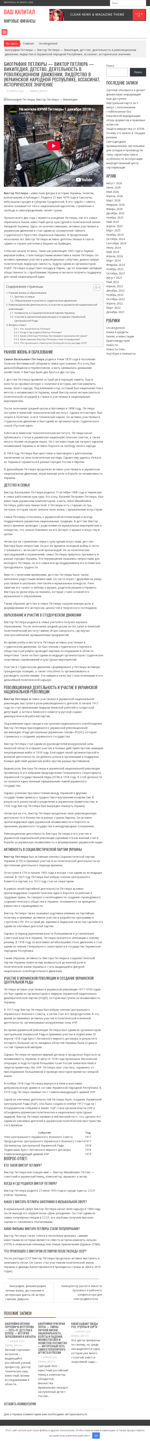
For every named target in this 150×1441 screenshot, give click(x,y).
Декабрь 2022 (115, 290)
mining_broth (38, 91)
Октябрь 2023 (115, 273)
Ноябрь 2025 (114, 217)
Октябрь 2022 (115, 299)
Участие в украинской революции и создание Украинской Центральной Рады (49, 318)
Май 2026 (112, 192)
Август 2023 (114, 277)
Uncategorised (115, 328)
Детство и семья (24, 296)
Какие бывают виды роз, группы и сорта (84, 1325)
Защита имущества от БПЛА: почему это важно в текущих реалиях (125, 133)
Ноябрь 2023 (114, 269)
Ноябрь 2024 (114, 235)
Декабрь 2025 (115, 213)
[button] (94, 287)
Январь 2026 (114, 209)
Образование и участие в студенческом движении (45, 300)
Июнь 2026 (113, 187)
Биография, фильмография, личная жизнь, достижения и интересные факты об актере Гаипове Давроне (25, 1292)
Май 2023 (112, 282)
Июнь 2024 (113, 247)
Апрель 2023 (114, 286)
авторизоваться (76, 1414)
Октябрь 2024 (115, 239)
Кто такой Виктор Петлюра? (35, 328)
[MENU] (4, 32)
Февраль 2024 (115, 265)
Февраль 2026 (115, 204)
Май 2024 (112, 252)
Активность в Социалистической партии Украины (44, 313)
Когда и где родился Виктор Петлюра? (40, 332)
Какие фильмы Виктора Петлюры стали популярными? (50, 339)
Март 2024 (113, 260)
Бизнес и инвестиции (120, 336)
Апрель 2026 (114, 196)
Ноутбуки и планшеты (121, 353)
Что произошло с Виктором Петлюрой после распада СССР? (53, 343)
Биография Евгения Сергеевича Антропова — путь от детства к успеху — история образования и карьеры (20, 1330)
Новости (112, 345)
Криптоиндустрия (118, 340)
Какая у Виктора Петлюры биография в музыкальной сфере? (53, 335)
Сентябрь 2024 (116, 243)
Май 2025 (112, 222)
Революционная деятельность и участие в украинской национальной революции (53, 306)
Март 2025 (113, 230)
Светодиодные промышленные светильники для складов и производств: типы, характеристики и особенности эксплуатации (125, 150)
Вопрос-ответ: (18, 325)
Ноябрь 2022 (114, 295)
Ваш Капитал (19, 12)
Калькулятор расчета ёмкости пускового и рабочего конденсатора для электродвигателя (81, 1292)
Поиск (110, 66)
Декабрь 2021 (115, 312)
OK (96, 1435)
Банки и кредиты (117, 332)
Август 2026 (114, 183)
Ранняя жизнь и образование (27, 292)
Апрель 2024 (114, 256)
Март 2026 (113, 200)
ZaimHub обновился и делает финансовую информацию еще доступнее (126, 94)
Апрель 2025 (114, 226)
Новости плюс (115, 349)
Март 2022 (113, 308)
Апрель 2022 (114, 303)
